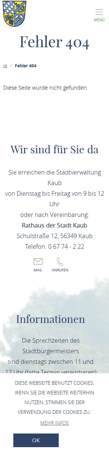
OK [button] (36, 440)
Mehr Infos (54, 423)
